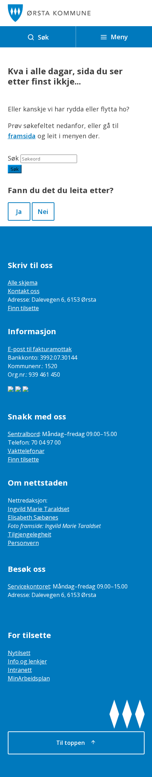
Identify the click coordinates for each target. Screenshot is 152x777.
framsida (22, 136)
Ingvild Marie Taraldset (38, 509)
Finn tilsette (23, 308)
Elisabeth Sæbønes (33, 517)
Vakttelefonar (26, 451)
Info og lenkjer (27, 661)
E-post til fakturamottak (40, 349)
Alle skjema (22, 282)
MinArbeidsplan (29, 678)
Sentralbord (24, 434)
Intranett (20, 670)
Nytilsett (19, 653)
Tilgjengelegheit (29, 534)
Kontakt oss (24, 291)
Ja (19, 211)
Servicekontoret (29, 586)
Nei (42, 211)
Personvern (23, 543)
